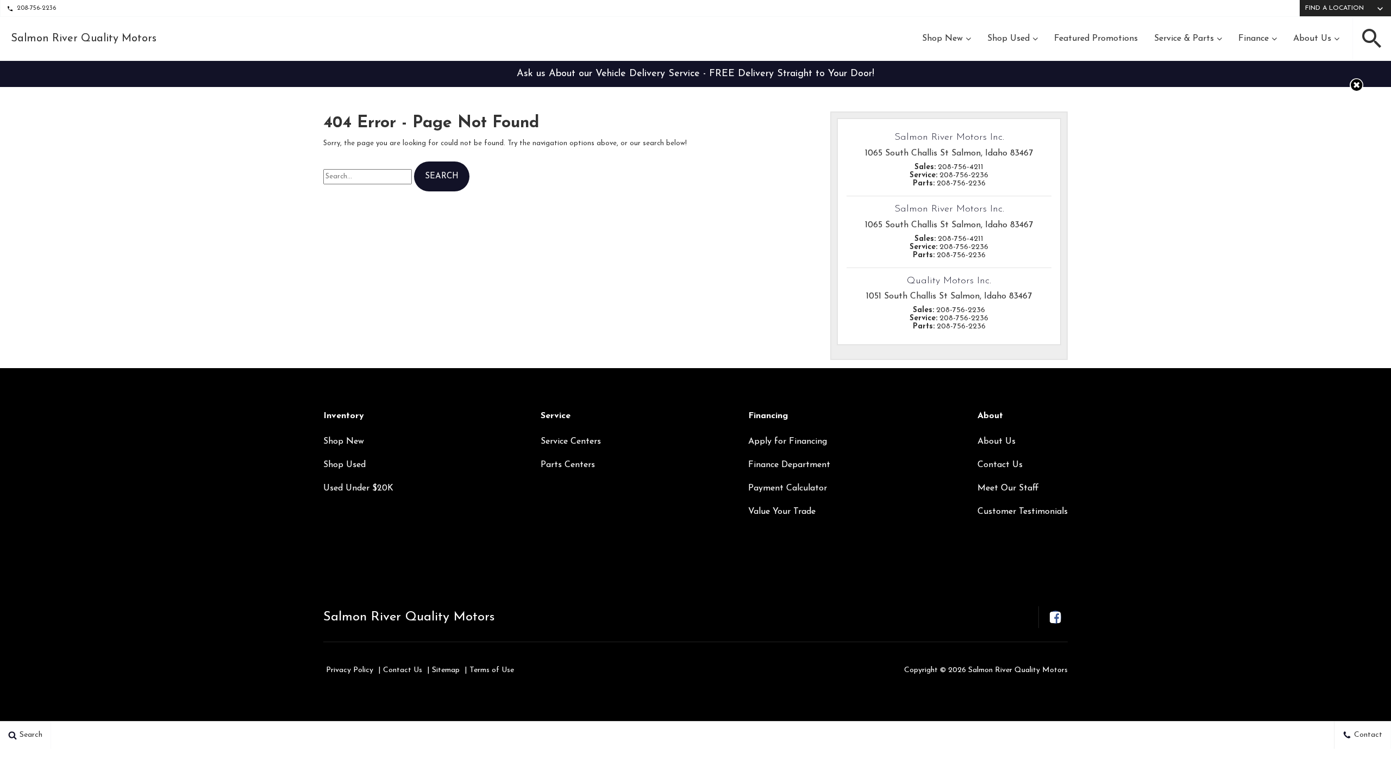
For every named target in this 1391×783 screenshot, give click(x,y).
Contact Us (1000, 465)
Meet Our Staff (1008, 488)
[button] (1372, 38)
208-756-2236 (36, 8)
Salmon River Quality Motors (408, 617)
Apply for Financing (787, 441)
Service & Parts (1184, 38)
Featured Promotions (1096, 38)
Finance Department (789, 465)
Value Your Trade (782, 511)
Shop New (942, 38)
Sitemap (446, 670)
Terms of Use (491, 670)
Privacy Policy (349, 670)
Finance (1253, 38)
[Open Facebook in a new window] (1055, 617)
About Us (1312, 38)
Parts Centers (568, 465)
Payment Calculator (787, 488)
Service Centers (571, 441)
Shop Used (1008, 38)
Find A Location (1334, 8)
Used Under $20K (358, 488)
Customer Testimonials (1023, 511)
